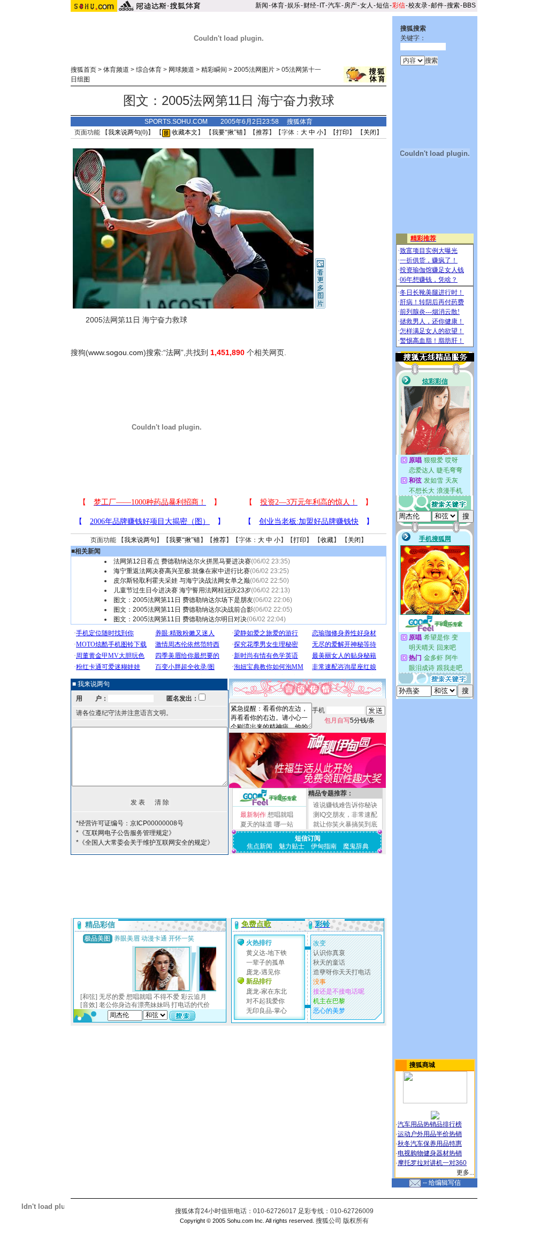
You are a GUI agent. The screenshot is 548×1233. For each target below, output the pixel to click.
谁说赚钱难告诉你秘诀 (345, 805)
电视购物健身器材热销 (430, 1153)
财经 (309, 5)
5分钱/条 (349, 720)
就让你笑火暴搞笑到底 (345, 824)
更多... (465, 1172)
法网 (173, 352)
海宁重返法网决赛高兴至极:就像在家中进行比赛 (181, 571)
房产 (350, 5)
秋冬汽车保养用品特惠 (430, 1143)
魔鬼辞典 (356, 846)
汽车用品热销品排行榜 (430, 1124)
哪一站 (283, 824)
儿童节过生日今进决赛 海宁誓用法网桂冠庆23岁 (182, 590)
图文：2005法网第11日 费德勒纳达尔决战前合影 (183, 609)
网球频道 (181, 69)
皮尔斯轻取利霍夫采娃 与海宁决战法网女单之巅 (181, 580)
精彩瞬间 (214, 69)
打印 (342, 132)
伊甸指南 (324, 846)
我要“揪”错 (227, 132)
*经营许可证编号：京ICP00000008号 (130, 823)
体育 (277, 5)
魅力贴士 (292, 846)
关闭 (369, 132)
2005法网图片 (254, 69)
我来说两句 (140, 540)
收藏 (327, 540)
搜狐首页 (83, 69)
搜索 (453, 5)
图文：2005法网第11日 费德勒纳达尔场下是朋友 (183, 600)
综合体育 (149, 69)
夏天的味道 (256, 824)
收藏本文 (183, 132)
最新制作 (253, 814)
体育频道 (116, 69)
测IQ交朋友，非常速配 (345, 814)
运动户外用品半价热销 (430, 1134)
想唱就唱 (280, 814)
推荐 (262, 132)
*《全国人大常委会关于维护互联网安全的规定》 (145, 842)
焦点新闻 (259, 846)
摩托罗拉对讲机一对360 (432, 1163)
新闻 (261, 5)
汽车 (334, 5)
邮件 (437, 5)
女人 (366, 5)
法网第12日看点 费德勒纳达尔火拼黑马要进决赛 (182, 561)
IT (322, 5)
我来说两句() (128, 132)
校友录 (418, 5)
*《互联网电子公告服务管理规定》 (125, 833)
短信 (382, 5)
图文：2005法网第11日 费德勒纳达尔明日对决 (180, 619)
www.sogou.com (115, 352)
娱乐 (293, 5)
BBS (469, 5)
